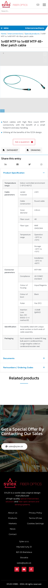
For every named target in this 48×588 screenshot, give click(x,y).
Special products (32, 33)
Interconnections (15, 33)
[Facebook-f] (31, 569)
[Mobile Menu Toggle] (44, 5)
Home (3, 33)
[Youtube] (24, 569)
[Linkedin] (16, 569)
